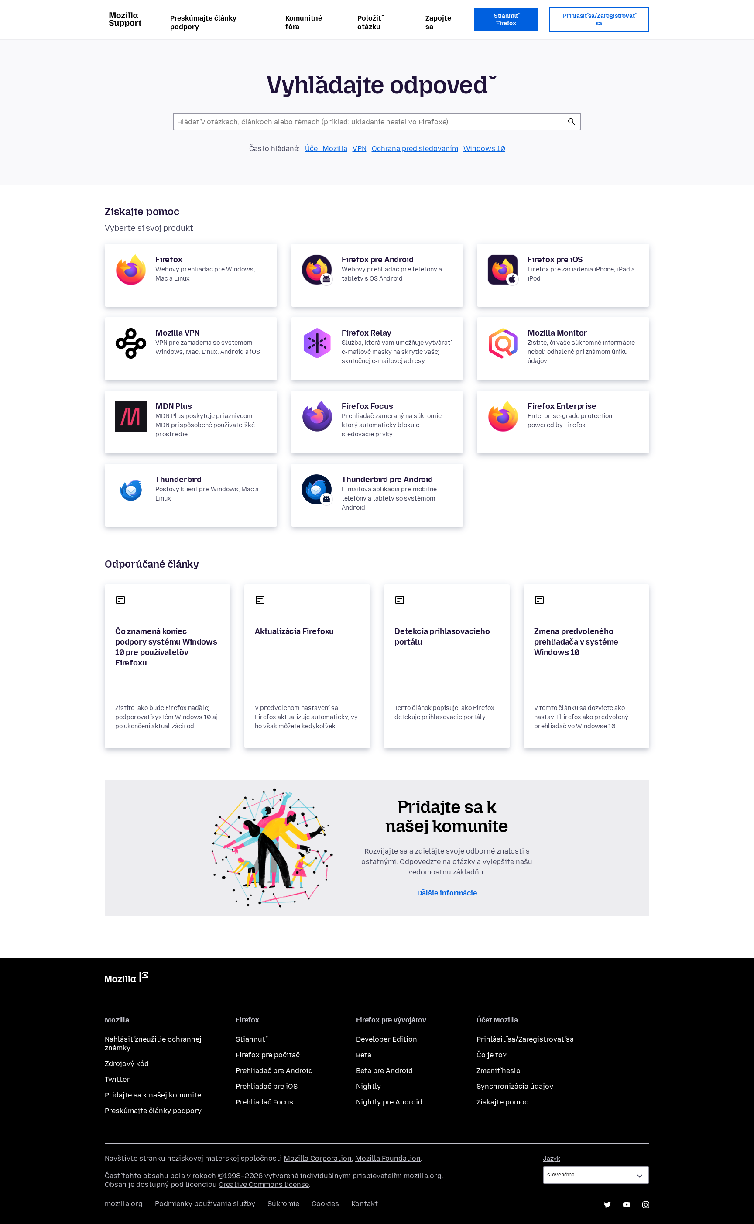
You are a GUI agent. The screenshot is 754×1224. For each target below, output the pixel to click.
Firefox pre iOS (555, 259)
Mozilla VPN (177, 333)
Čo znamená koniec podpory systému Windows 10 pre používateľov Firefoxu (166, 647)
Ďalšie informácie (447, 893)
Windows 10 (484, 148)
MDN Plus (173, 406)
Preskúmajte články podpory (203, 22)
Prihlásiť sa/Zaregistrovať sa (599, 19)
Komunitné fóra (303, 22)
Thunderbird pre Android (387, 479)
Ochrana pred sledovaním (415, 148)
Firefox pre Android (378, 259)
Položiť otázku (369, 22)
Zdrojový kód (127, 1063)
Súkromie (283, 1204)
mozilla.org (124, 1204)
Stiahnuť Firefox (506, 19)
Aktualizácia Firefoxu (294, 631)
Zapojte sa (438, 22)
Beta (363, 1055)
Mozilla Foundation (388, 1158)
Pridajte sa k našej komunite (153, 1095)
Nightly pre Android (389, 1102)
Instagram (645, 1204)
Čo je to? (491, 1055)
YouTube (626, 1204)
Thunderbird (178, 479)
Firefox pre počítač (268, 1055)
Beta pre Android (384, 1070)
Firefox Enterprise (562, 406)
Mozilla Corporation (318, 1158)
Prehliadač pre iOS (267, 1086)
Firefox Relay (366, 333)
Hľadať (572, 122)
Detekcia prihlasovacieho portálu (442, 637)
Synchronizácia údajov (514, 1086)
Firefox (168, 259)
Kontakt (364, 1204)
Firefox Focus (367, 406)
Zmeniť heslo (498, 1070)
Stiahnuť (250, 1039)
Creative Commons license (264, 1184)
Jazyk (551, 1158)
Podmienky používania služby (205, 1204)
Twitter (117, 1079)
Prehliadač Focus (264, 1102)
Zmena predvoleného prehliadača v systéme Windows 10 (576, 642)
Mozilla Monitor (557, 333)
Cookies (325, 1204)
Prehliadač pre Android (274, 1070)
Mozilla (126, 979)
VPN (360, 148)
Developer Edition (386, 1039)
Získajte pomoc (502, 1102)
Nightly (368, 1086)
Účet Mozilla (326, 148)
